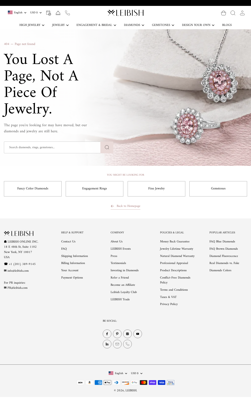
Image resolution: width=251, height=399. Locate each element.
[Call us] (67, 12)
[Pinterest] (117, 334)
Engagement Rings (94, 189)
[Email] (117, 344)
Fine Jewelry (156, 189)
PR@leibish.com (17, 288)
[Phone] (127, 344)
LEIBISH (131, 390)
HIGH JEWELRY (29, 25)
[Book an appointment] (48, 12)
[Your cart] (223, 12)
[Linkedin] (107, 344)
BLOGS (227, 25)
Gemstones (218, 189)
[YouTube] (137, 334)
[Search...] (233, 12)
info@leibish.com (18, 271)
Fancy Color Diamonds (32, 189)
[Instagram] (127, 334)
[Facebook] (107, 334)
